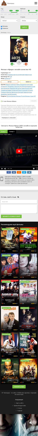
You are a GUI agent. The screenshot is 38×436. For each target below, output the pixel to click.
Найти (24, 27)
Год (2, 9)
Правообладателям (20, 405)
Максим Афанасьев (12, 92)
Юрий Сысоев (31, 86)
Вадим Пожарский (13, 90)
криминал (7, 78)
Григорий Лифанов (23, 92)
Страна (22, 17)
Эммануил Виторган (15, 88)
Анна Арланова (5, 88)
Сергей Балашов (11, 94)
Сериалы (5, 28)
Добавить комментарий (11, 216)
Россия (23, 96)
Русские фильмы (11, 96)
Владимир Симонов (13, 86)
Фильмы (5, 26)
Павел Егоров (25, 88)
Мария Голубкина (11, 84)
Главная (19, 410)
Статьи (19, 408)
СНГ (11, 76)
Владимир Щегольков (13, 74)
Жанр (2, 17)
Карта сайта (19, 403)
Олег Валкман (23, 86)
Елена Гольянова (23, 90)
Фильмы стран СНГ (30, 96)
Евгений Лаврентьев (26, 74)
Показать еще (19, 386)
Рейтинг (22, 9)
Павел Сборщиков (21, 84)
